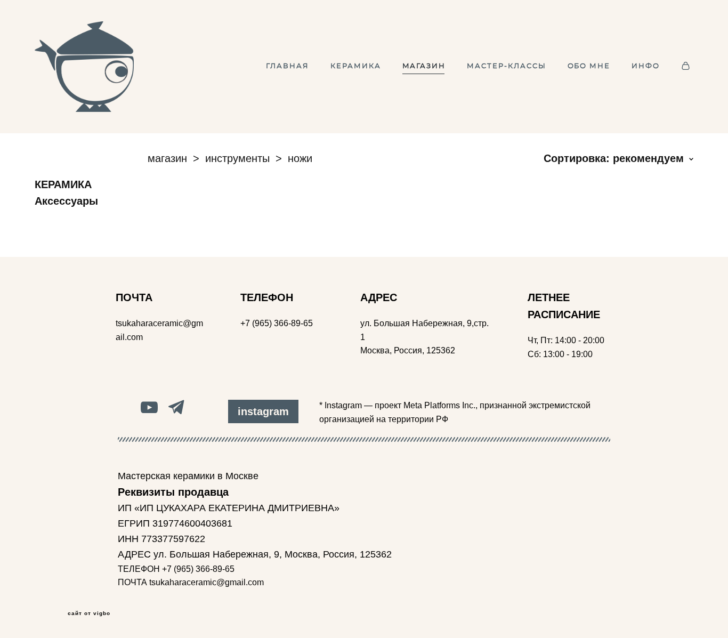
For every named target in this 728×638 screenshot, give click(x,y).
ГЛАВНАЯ (287, 66)
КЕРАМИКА (355, 66)
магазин (167, 158)
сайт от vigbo (89, 613)
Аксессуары (66, 201)
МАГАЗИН (424, 66)
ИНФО (646, 66)
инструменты (237, 158)
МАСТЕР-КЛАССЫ (506, 66)
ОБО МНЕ (589, 66)
